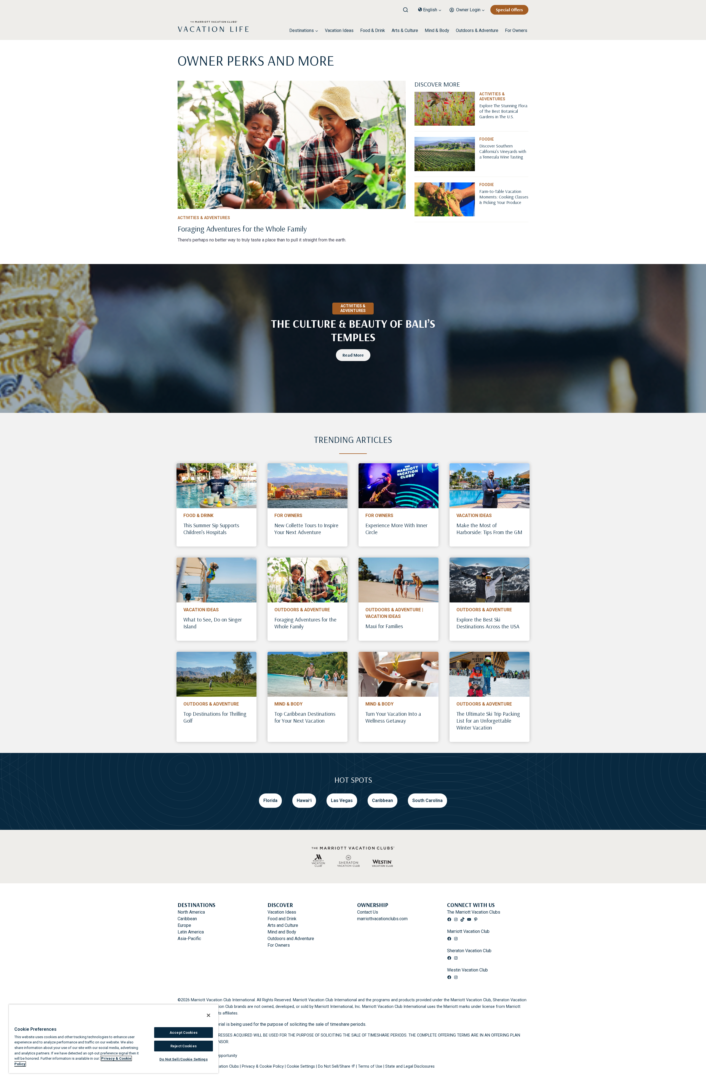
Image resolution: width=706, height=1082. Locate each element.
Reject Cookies (183, 1046)
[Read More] (503, 120)
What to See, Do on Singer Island (212, 623)
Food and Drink (282, 918)
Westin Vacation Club (467, 970)
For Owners (516, 30)
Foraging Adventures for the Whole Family (305, 623)
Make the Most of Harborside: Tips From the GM (489, 528)
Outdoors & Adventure (477, 30)
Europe (184, 925)
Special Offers (509, 9)
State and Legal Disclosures (410, 1066)
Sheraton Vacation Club (469, 950)
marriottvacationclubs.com (382, 918)
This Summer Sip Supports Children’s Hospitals (211, 528)
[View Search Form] (408, 8)
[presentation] (216, 485)
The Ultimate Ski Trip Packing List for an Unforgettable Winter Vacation (488, 720)
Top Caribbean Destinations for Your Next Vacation (304, 717)
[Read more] (292, 145)
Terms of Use (370, 1066)
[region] (113, 1038)
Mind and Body (282, 932)
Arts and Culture (283, 925)
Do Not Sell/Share (334, 1066)
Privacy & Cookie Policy (263, 1066)
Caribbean (187, 918)
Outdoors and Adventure (291, 938)
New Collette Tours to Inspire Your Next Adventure (306, 528)
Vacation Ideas (339, 30)
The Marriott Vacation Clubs (473, 912)
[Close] (208, 1015)
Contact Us (367, 912)
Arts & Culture (405, 30)
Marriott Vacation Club (468, 931)
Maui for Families (384, 626)
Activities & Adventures (204, 218)
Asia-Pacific (189, 938)
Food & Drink (372, 30)
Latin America (191, 932)
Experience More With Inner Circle (396, 528)
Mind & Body (437, 30)
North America (191, 912)
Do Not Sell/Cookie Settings (183, 1059)
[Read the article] (292, 227)
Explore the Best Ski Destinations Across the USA (487, 623)
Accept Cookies (183, 1032)
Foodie (486, 139)
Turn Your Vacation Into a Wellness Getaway (393, 717)
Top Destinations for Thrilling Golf (214, 717)
